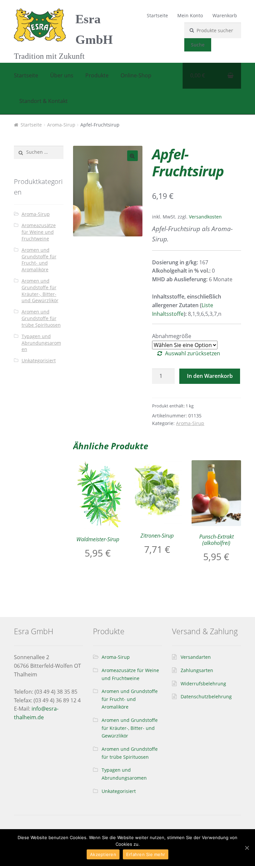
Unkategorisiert (39, 360)
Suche (198, 45)
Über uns (61, 75)
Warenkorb (224, 15)
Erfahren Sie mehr (145, 854)
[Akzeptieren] (246, 847)
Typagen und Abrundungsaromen (41, 343)
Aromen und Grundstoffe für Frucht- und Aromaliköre (39, 260)
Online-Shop (136, 75)
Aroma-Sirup (61, 125)
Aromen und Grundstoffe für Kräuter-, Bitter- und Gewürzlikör (40, 290)
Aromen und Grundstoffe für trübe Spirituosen (41, 318)
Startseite (157, 15)
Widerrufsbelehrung (203, 683)
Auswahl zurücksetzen (192, 353)
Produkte (97, 75)
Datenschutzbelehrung (206, 696)
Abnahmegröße (171, 336)
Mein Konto (190, 15)
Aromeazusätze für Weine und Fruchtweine (39, 232)
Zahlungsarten (197, 670)
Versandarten (196, 657)
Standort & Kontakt (43, 101)
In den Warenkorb (210, 376)
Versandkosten (205, 217)
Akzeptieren (103, 854)
